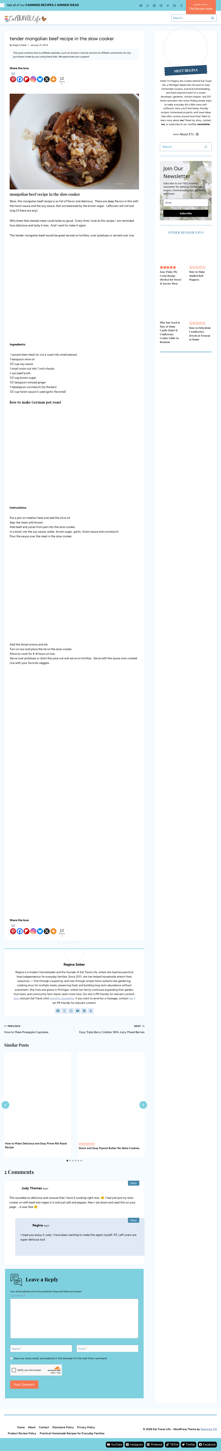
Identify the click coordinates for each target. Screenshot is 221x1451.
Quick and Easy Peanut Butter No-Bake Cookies (109, 1148)
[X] (47, 76)
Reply (133, 1183)
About (32, 1427)
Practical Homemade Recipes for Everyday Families (72, 1433)
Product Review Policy (22, 1433)
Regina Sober (20, 45)
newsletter (203, 124)
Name (17, 1348)
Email (82, 1348)
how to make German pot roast (35, 402)
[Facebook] (174, 5)
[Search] (205, 146)
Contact (44, 1427)
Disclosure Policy (63, 1427)
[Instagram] (154, 5)
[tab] (67, 1160)
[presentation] (37, 1096)
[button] (80, 1144)
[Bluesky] (40, 76)
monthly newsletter (62, 998)
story (16, 998)
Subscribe (186, 213)
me (182, 120)
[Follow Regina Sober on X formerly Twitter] (64, 1011)
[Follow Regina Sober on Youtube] (77, 1011)
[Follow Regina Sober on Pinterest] (84, 1011)
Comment (17, 1295)
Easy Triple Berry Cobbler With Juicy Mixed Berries (111, 1029)
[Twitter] (168, 5)
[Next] (143, 1105)
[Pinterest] (161, 5)
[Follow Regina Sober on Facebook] (58, 1011)
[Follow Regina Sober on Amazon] (91, 1011)
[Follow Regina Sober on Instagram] (71, 1011)
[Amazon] (181, 5)
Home (21, 1427)
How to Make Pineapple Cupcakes (26, 1029)
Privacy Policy (86, 1427)
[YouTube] (141, 5)
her (131, 998)
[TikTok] (148, 5)
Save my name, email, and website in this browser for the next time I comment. (60, 1358)
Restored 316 (209, 1429)
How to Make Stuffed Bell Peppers (197, 275)
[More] (53, 76)
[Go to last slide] (5, 1105)
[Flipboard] (26, 76)
